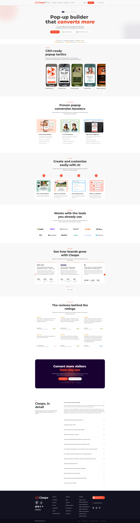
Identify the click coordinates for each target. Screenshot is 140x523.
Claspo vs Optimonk (83, 509)
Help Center (68, 510)
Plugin (53, 510)
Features (54, 502)
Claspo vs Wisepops (83, 502)
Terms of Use (103, 520)
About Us (68, 502)
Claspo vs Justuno (83, 516)
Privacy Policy (84, 520)
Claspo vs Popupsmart (84, 511)
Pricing (54, 505)
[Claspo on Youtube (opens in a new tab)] (100, 508)
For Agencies (68, 508)
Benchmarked (58, 40)
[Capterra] (42, 506)
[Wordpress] (40, 506)
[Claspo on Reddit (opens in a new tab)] (93, 508)
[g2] (38, 506)
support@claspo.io (98, 502)
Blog (67, 499)
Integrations (55, 508)
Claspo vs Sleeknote (83, 504)
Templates (54, 499)
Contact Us (68, 513)
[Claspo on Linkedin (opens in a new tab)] (96, 508)
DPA (79, 520)
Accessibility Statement (93, 520)
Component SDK (56, 513)
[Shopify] (36, 506)
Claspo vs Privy (82, 499)
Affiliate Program (69, 505)
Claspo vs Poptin (82, 513)
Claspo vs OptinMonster (84, 506)
